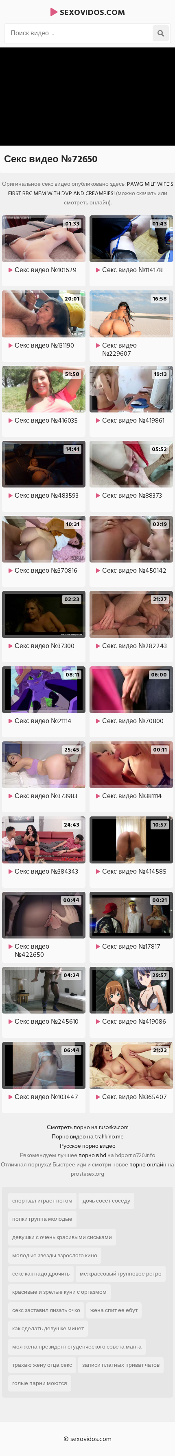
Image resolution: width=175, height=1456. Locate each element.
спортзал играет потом (42, 1200)
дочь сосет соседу (106, 1200)
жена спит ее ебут (114, 1310)
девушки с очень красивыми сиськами (62, 1237)
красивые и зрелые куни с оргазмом (59, 1292)
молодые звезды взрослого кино (54, 1255)
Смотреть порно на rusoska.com (88, 1127)
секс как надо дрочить (41, 1273)
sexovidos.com (91, 12)
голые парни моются (39, 1383)
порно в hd (92, 1155)
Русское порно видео (88, 1146)
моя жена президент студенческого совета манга (77, 1346)
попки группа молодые (42, 1219)
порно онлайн (147, 1164)
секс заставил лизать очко (46, 1310)
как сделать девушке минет (48, 1328)
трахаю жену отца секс (42, 1365)
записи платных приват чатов (121, 1365)
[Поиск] (161, 33)
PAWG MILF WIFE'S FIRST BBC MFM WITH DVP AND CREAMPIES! (90, 188)
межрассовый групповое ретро (121, 1273)
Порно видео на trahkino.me (88, 1136)
